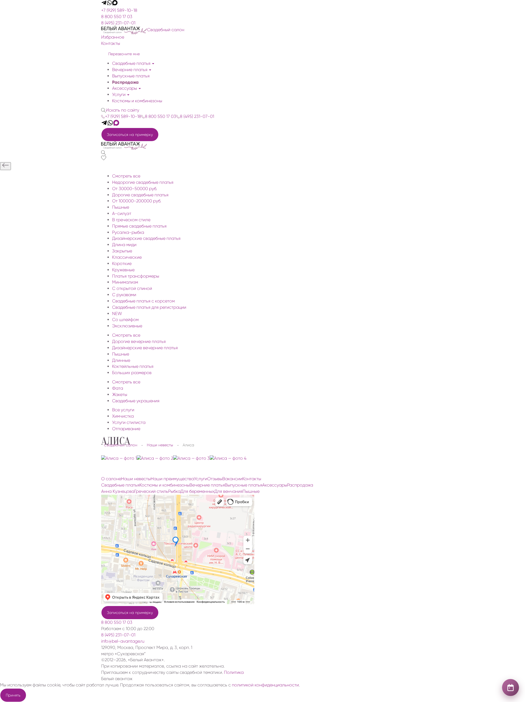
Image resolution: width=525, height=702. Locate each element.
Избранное (112, 37)
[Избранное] (103, 158)
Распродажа (125, 82)
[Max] (115, 4)
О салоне (111, 478)
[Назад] (5, 166)
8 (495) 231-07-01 (118, 22)
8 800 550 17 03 (116, 16)
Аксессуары (125, 88)
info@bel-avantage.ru (122, 641)
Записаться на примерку (130, 134)
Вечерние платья (130, 69)
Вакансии (232, 478)
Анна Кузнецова (117, 491)
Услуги (119, 94)
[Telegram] (104, 4)
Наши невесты (136, 478)
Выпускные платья (131, 75)
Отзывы (214, 478)
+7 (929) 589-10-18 (119, 10)
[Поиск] (103, 152)
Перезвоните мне (124, 54)
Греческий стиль (151, 491)
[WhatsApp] (109, 4)
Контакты (110, 43)
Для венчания (228, 491)
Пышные (251, 491)
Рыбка (174, 491)
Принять (13, 695)
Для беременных (197, 491)
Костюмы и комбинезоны (137, 100)
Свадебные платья (131, 63)
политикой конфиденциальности (265, 685)
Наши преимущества (172, 478)
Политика (234, 672)
